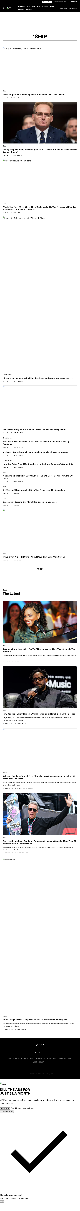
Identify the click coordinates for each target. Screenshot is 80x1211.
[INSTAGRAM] (38, 1052)
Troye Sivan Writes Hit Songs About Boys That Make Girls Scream (34, 557)
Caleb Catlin (21, 723)
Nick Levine (17, 560)
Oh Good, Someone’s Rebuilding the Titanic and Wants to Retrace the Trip (38, 378)
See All (5, 590)
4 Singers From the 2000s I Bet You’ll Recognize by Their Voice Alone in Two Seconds (39, 650)
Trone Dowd (16, 212)
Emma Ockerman (17, 155)
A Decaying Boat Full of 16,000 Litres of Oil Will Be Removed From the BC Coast (38, 477)
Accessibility (18, 1058)
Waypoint (21, 9)
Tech (38, 6)
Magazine (21, 6)
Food (4, 486)
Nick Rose (16, 493)
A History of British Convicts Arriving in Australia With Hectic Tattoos (35, 452)
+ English (73, 2)
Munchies (45, 6)
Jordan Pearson (18, 481)
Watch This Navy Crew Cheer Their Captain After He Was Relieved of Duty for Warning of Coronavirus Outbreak (39, 208)
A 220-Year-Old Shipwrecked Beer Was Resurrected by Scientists (34, 490)
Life (33, 6)
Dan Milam (20, 661)
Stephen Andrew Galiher (25, 788)
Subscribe (63, 8)
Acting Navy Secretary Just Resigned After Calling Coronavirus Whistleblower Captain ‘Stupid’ (40, 150)
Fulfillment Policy (65, 1058)
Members (29, 9)
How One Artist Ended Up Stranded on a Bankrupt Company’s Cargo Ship (38, 464)
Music (52, 6)
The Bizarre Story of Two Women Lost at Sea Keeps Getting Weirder (35, 430)
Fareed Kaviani (18, 455)
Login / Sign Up (60, 2)
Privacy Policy (29, 1058)
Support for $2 (5, 1108)
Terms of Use (40, 1058)
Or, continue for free (7, 1111)
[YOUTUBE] (46, 1052)
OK (2, 1201)
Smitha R (16, 97)
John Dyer (16, 505)
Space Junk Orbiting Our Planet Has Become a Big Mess (30, 502)
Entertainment (7, 375)
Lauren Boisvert (22, 853)
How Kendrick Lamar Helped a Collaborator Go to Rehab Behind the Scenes (39, 714)
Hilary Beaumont (18, 467)
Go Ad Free (47, 2)
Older (40, 568)
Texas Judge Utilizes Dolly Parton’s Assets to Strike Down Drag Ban (35, 1020)
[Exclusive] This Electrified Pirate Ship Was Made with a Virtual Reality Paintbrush (36, 442)
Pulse (28, 6)
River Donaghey (18, 381)
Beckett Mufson (18, 447)
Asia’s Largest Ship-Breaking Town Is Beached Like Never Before (34, 95)
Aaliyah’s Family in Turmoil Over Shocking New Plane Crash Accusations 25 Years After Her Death (39, 777)
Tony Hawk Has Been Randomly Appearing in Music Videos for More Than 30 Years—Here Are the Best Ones (39, 842)
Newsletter (73, 8)
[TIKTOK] (42, 1052)
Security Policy (52, 1058)
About (9, 1058)
